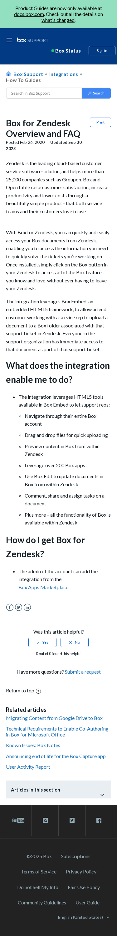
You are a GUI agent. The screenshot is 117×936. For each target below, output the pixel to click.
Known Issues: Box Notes (33, 745)
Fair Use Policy (84, 887)
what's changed (58, 20)
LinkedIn (27, 607)
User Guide (88, 902)
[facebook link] (99, 820)
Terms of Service (38, 871)
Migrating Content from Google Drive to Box (54, 718)
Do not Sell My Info (37, 887)
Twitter (18, 607)
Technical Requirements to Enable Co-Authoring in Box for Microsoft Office (57, 731)
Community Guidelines (42, 902)
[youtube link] (18, 820)
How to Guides (23, 80)
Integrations (63, 74)
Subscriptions (75, 856)
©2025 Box (39, 856)
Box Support (28, 74)
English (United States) (81, 917)
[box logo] (32, 40)
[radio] (42, 642)
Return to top (20, 690)
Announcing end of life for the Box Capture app (56, 756)
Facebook (10, 607)
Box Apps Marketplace (43, 587)
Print (100, 122)
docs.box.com (29, 14)
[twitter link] (72, 820)
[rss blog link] (45, 820)
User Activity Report (28, 767)
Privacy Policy (81, 871)
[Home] (32, 40)
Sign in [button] (102, 50)
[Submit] (96, 93)
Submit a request (83, 672)
